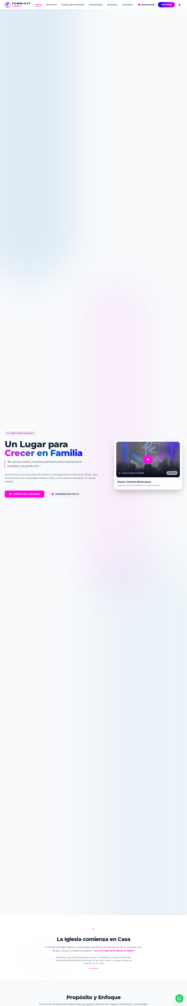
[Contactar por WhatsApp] (179, 998)
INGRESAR (166, 4)
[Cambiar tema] (179, 4)
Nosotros (51, 4)
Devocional (147, 4)
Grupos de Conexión (73, 4)
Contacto (127, 4)
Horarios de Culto (67, 494)
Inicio (38, 4)
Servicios (112, 4)
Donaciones (96, 4)
